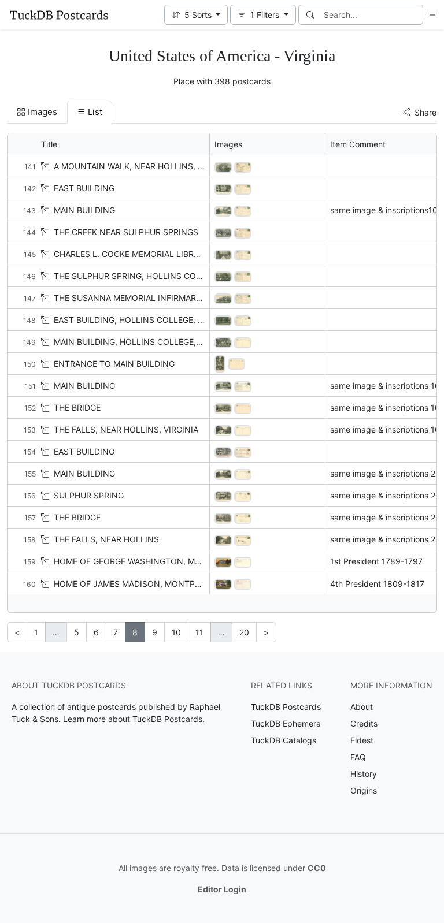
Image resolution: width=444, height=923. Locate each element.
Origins (363, 790)
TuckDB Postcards (286, 707)
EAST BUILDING (84, 188)
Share (425, 112)
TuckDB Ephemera (286, 723)
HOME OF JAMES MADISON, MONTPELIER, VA (142, 584)
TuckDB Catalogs (283, 740)
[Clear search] (415, 14)
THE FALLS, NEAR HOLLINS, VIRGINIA (126, 429)
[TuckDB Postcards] (59, 15)
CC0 (317, 868)
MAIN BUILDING (84, 210)
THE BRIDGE (77, 407)
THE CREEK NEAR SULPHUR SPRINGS (126, 232)
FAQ (358, 757)
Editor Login (222, 889)
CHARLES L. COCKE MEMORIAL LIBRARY (131, 254)
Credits (364, 723)
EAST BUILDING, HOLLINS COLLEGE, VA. (132, 320)
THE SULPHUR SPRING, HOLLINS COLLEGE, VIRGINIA (157, 276)
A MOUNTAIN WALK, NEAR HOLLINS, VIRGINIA (143, 166)
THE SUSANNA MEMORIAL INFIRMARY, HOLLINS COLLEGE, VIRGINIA (186, 298)
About (361, 707)
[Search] (310, 14)
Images (42, 111)
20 (244, 632)
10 (176, 632)
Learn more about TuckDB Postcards (132, 719)
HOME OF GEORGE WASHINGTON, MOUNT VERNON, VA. (163, 561)
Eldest (361, 740)
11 (199, 632)
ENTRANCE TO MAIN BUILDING (114, 364)
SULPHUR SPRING (89, 495)
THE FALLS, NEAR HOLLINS (106, 539)
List (95, 111)
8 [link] (135, 632)
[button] (196, 15)
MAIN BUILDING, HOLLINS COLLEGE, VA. (132, 342)
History (363, 774)
